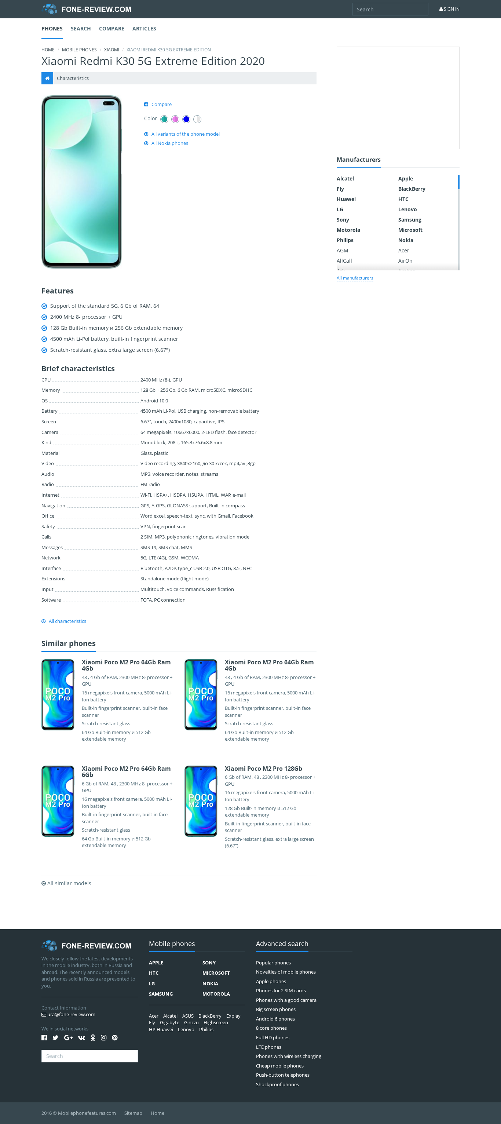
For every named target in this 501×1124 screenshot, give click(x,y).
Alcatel (345, 178)
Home (48, 50)
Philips (345, 240)
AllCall (344, 260)
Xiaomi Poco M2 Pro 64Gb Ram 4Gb (126, 665)
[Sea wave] (164, 119)
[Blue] (186, 119)
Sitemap (133, 1113)
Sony (343, 219)
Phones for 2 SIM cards (281, 990)
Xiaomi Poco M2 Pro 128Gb (263, 768)
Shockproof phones (277, 1084)
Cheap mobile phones (280, 1065)
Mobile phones (79, 50)
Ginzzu (191, 1022)
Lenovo (407, 209)
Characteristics (73, 78)
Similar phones (68, 643)
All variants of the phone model (185, 134)
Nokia (405, 240)
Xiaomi (111, 50)
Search (81, 28)
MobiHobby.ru (86, 9)
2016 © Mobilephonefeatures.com (78, 1113)
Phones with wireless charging (288, 1056)
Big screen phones (276, 1009)
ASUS (188, 1015)
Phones (52, 28)
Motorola (348, 229)
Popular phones (273, 962)
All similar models (68, 883)
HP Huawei (161, 1029)
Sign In (451, 9)
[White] (197, 119)
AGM (342, 250)
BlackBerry (411, 188)
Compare (111, 28)
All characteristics (67, 621)
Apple (405, 178)
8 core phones (271, 1028)
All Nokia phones (169, 143)
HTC (403, 199)
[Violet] (175, 119)
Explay (233, 1015)
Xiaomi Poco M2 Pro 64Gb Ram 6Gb (126, 771)
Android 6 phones (275, 1018)
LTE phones (268, 1047)
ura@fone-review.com (70, 1014)
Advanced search (282, 944)
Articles (144, 28)
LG (340, 209)
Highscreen (216, 1022)
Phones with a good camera (286, 1000)
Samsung (409, 219)
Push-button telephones (283, 1075)
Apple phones (271, 981)
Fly (340, 188)
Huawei (346, 199)
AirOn (405, 260)
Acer (403, 250)
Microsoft (410, 229)
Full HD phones (272, 1037)
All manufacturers (355, 278)
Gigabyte (169, 1022)
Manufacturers (359, 160)
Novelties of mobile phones (286, 971)
